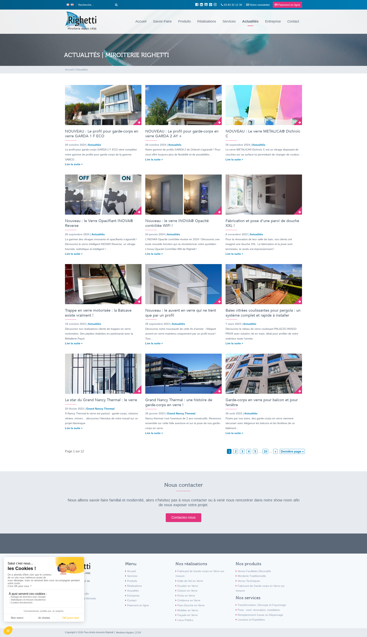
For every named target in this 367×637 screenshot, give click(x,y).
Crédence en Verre (188, 600)
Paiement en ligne (138, 605)
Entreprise (273, 21)
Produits (184, 21)
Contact (293, 21)
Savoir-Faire (162, 21)
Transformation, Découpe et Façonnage (262, 604)
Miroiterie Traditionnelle (252, 575)
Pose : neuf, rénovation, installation (259, 609)
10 (265, 451)
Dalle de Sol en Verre (190, 580)
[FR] (68, 5)
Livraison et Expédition (251, 619)
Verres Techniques (249, 580)
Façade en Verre (187, 615)
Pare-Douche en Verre (191, 605)
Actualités (250, 21)
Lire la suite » (74, 164)
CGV (138, 632)
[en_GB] (72, 5)
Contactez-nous (183, 517)
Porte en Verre (186, 595)
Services (229, 21)
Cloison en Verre (187, 590)
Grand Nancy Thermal (100, 408)
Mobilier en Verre (187, 610)
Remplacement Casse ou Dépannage (260, 614)
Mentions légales (125, 632)
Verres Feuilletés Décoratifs (254, 571)
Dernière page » (292, 451)
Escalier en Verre (187, 585)
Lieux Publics (185, 620)
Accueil (140, 21)
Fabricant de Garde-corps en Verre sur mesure (199, 574)
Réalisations (206, 21)
